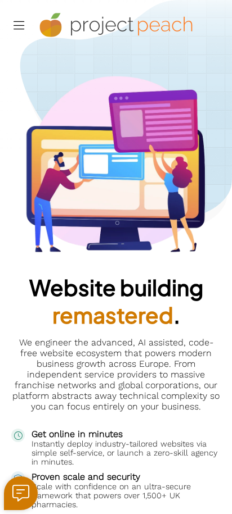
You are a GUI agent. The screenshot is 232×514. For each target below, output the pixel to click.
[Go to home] (116, 25)
